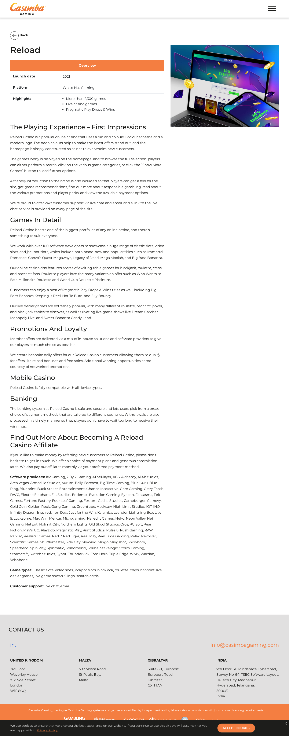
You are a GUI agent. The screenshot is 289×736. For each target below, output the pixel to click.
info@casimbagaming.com (245, 645)
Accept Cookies (236, 728)
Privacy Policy (47, 730)
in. (13, 645)
